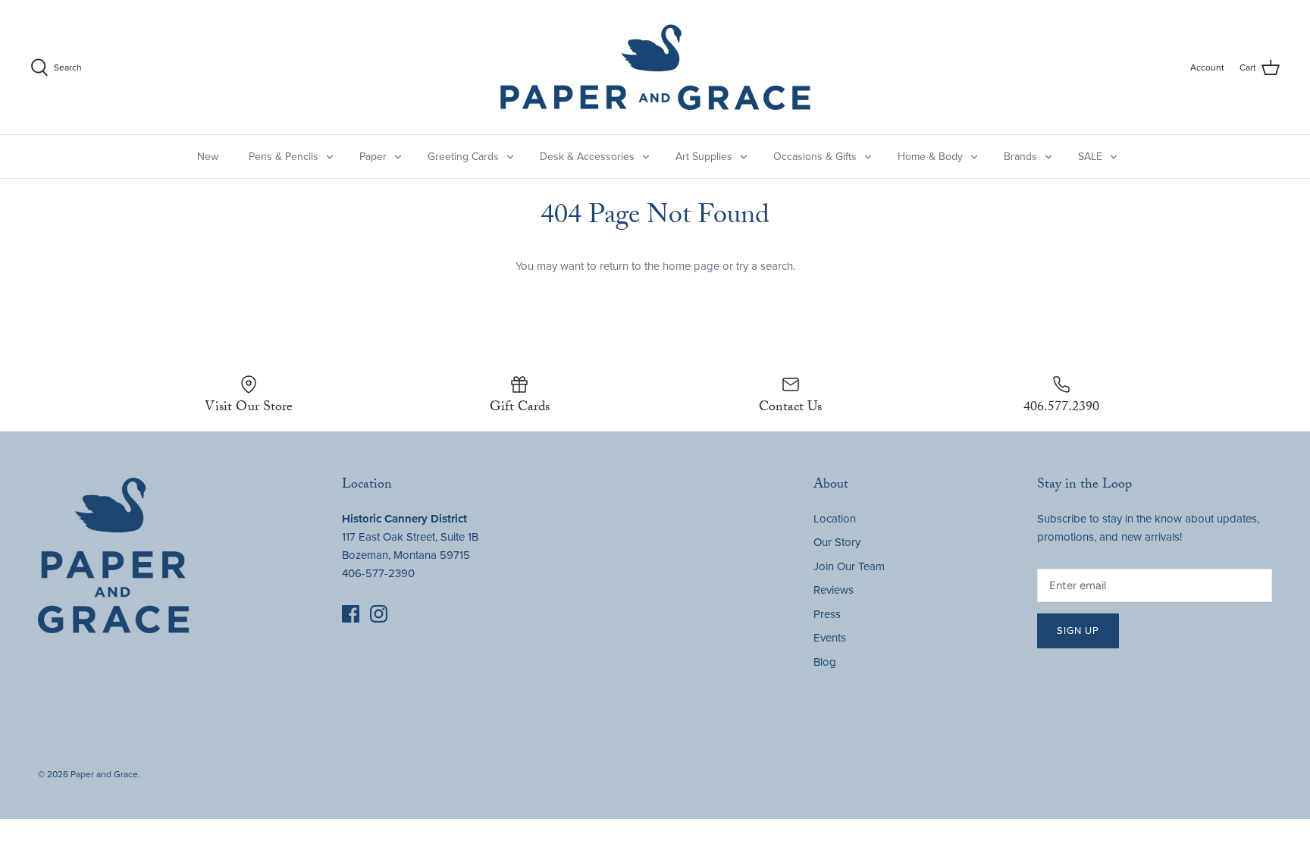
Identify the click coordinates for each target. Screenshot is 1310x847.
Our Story (836, 542)
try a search (764, 266)
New (207, 156)
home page (691, 266)
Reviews (833, 590)
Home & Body (930, 156)
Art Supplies (703, 156)
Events (829, 638)
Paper (373, 156)
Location (834, 518)
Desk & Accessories (587, 156)
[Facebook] (350, 614)
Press (827, 614)
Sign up (1078, 631)
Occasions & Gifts (815, 156)
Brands (1020, 156)
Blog (824, 662)
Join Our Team (849, 566)
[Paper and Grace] (655, 67)
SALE (1090, 156)
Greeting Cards (463, 156)
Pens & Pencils (283, 156)
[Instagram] (378, 614)
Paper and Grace (104, 774)
